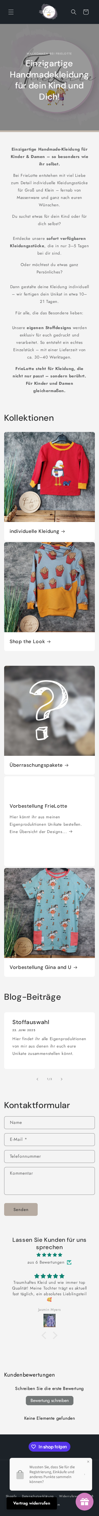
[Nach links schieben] (37, 1079)
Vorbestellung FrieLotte (38, 806)
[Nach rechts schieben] (62, 1079)
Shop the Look (27, 641)
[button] (11, 12)
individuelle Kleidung (34, 531)
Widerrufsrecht (70, 1496)
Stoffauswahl (31, 1022)
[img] (49, 1255)
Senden (21, 1210)
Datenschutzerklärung (38, 1496)
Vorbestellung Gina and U (41, 967)
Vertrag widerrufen (31, 1503)
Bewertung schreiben (50, 1400)
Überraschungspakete (36, 765)
